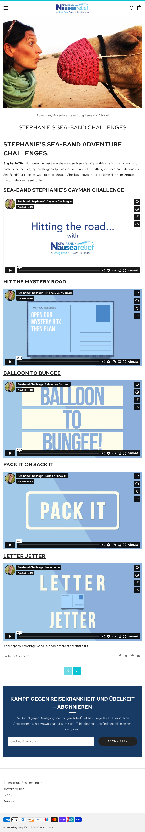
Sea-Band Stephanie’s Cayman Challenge (63, 190)
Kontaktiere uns (13, 789)
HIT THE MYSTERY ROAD (34, 281)
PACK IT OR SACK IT (28, 464)
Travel (104, 115)
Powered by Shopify (15, 827)
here (85, 646)
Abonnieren (118, 741)
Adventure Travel (64, 115)
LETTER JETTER (24, 556)
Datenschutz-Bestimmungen (22, 783)
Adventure (44, 115)
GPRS (7, 795)
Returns (8, 801)
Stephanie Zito (88, 115)
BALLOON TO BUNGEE (32, 373)
